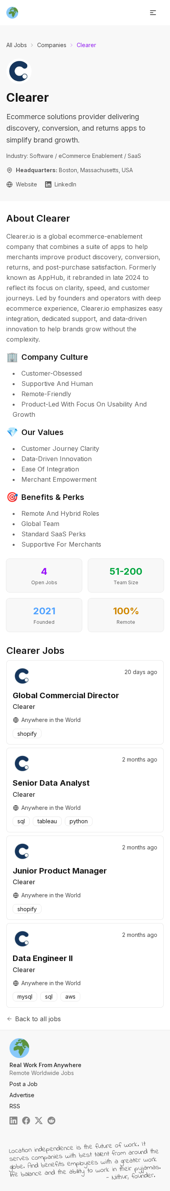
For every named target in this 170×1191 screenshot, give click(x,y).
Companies (51, 45)
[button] (153, 13)
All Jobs (16, 45)
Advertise (21, 1095)
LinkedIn (65, 184)
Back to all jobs (38, 1019)
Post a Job (23, 1084)
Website (26, 184)
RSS (14, 1106)
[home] (12, 13)
